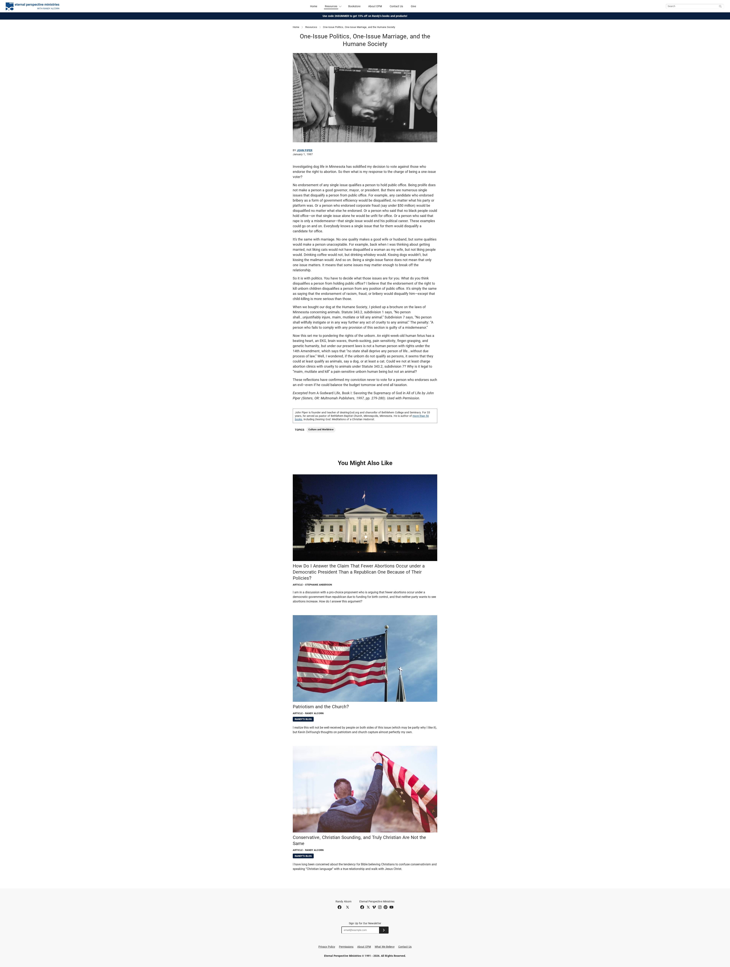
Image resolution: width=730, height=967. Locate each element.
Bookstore (354, 6)
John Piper (304, 150)
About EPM (375, 6)
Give (413, 6)
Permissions (346, 946)
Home (313, 6)
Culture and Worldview (320, 429)
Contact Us (396, 6)
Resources (311, 27)
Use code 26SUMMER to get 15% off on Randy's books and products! (365, 15)
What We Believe (384, 946)
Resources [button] (331, 6)
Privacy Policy (326, 946)
